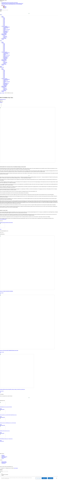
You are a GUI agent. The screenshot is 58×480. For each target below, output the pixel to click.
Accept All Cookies (50, 478)
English (3, 5)
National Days (4, 463)
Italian (5, 7)
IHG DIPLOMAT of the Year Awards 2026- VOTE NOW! (10, 2)
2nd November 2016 (3, 99)
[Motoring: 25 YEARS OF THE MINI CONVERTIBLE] (27, 289)
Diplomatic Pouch (4, 462)
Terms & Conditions (4, 456)
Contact (3, 458)
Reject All (44, 478)
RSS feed (3, 455)
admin (1, 408)
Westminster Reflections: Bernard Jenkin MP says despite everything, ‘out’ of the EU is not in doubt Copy (12, 389)
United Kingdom (10, 222)
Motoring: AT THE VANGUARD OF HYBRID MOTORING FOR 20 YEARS (9, 350)
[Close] (57, 478)
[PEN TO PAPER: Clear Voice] (2, 227)
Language (4, 222)
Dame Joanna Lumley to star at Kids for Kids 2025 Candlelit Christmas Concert (12, 3)
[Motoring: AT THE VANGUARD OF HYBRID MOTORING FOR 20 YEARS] (27, 348)
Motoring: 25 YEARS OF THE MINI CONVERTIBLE (6, 291)
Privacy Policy (4, 457)
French (5, 6)
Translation (6, 222)
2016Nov (1, 222)
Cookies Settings (38, 478)
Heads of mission (4, 461)
